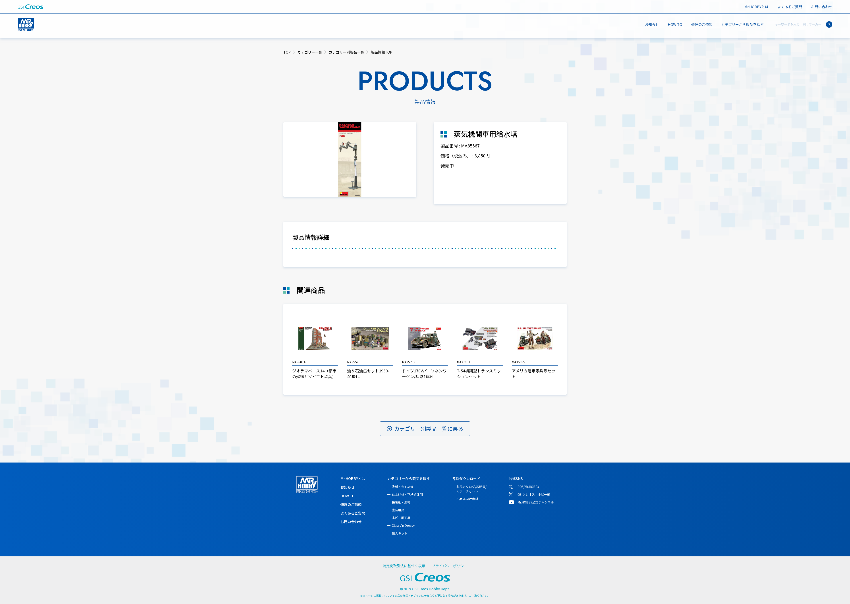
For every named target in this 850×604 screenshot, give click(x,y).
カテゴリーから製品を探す (408, 478)
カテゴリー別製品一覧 (346, 52)
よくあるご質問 (789, 6)
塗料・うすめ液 (402, 486)
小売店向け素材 (467, 499)
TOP (287, 52)
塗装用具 (398, 510)
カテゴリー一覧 (309, 52)
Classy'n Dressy (403, 525)
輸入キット (399, 533)
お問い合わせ (821, 6)
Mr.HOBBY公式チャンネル (536, 502)
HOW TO (675, 24)
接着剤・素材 (401, 502)
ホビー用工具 (401, 517)
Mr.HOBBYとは (756, 6)
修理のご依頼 (701, 24)
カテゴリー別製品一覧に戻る (428, 428)
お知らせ (652, 24)
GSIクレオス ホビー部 (534, 494)
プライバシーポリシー (449, 565)
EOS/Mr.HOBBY (528, 486)
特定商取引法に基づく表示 (404, 565)
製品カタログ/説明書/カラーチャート (471, 488)
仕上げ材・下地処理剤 (407, 494)
